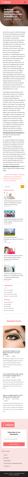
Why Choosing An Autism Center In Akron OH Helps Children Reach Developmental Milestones (13, 257)
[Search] (22, 186)
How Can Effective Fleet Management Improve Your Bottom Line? (13, 239)
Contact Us (7, 466)
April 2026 (6, 306)
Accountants (7, 290)
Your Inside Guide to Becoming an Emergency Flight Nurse (13, 375)
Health (20, 19)
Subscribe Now (14, 444)
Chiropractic (15, 399)
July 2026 (6, 304)
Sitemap (17, 475)
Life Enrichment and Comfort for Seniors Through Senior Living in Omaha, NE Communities (13, 202)
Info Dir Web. (17, 473)
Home (5, 455)
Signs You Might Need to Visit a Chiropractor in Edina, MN (13, 396)
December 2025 (8, 310)
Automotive (7, 460)
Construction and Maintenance (13, 463)
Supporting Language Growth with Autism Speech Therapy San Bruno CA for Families (13, 221)
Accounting (7, 292)
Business (6, 458)
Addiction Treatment (9, 296)
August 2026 (7, 302)
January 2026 (7, 308)
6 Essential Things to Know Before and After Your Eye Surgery (11, 352)
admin (7, 19)
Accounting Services (9, 294)
